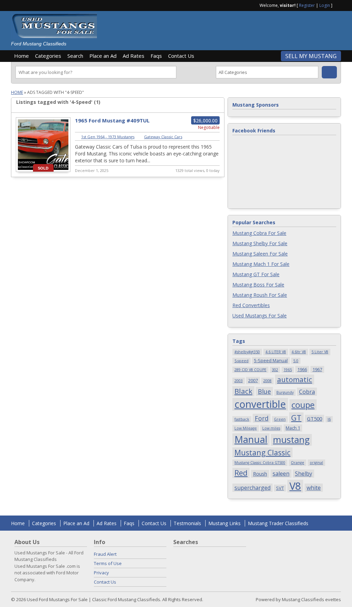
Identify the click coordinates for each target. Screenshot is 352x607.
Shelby (303, 473)
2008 (267, 380)
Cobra (307, 391)
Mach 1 (293, 428)
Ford (261, 418)
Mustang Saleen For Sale (260, 253)
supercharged (252, 487)
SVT (280, 488)
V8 (295, 486)
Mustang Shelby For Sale (259, 243)
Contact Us (181, 55)
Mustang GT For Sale (255, 274)
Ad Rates (133, 55)
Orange (297, 462)
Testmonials (187, 523)
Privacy (101, 573)
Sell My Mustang (311, 56)
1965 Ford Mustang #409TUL (112, 120)
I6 (329, 419)
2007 (253, 380)
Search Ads (329, 72)
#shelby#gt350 (247, 351)
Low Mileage (245, 428)
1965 (288, 369)
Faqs (156, 55)
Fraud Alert (105, 554)
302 (275, 369)
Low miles (271, 428)
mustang (291, 440)
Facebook (338, 5)
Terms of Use (108, 563)
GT (296, 417)
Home (21, 55)
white (314, 487)
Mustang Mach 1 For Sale (260, 264)
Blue (264, 391)
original (316, 462)
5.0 (295, 360)
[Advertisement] (222, 28)
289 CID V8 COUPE (250, 369)
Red (241, 473)
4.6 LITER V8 (275, 351)
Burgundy (285, 392)
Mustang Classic (262, 452)
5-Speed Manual (271, 360)
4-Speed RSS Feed (216, 102)
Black (243, 391)
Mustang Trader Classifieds (278, 523)
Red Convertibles (251, 305)
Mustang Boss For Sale (258, 284)
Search (75, 55)
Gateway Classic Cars (163, 136)
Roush (260, 473)
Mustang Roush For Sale (259, 295)
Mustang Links (224, 523)
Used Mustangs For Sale (259, 315)
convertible (260, 404)
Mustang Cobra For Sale (259, 233)
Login (324, 5)
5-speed (241, 360)
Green (280, 419)
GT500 (314, 418)
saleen (281, 473)
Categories (48, 55)
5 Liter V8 (319, 351)
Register (307, 5)
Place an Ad (103, 55)
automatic (294, 379)
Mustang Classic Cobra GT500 (259, 462)
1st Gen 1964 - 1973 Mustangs (107, 136)
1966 (302, 369)
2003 (238, 380)
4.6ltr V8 (299, 351)
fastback (241, 419)
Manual (250, 439)
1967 (317, 369)
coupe (303, 404)
